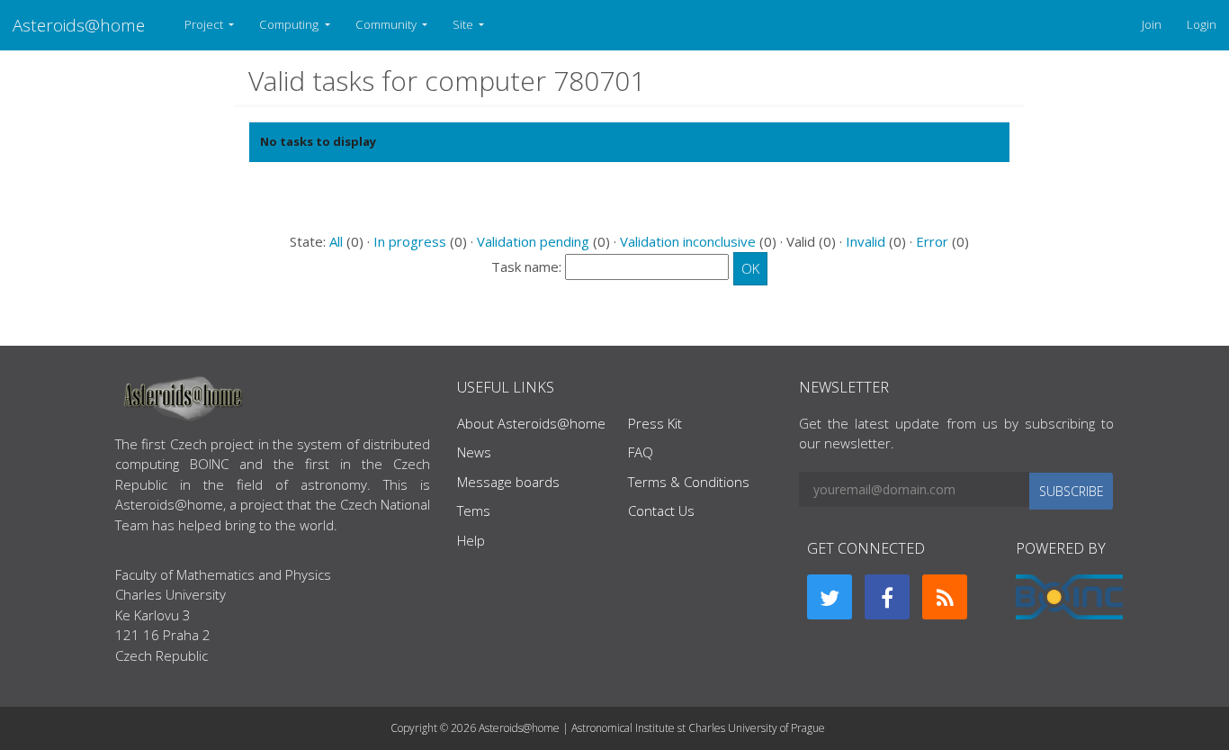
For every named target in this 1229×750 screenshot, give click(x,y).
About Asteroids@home (531, 423)
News (474, 452)
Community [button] (387, 24)
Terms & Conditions (688, 482)
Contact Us (661, 511)
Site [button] (464, 24)
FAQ (640, 452)
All (336, 241)
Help (471, 540)
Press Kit (655, 423)
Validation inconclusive (688, 241)
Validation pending (533, 241)
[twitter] (829, 596)
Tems (473, 511)
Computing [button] (290, 24)
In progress (409, 241)
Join (1152, 24)
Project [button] (205, 24)
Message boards (508, 482)
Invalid (865, 241)
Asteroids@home (79, 25)
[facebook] (887, 596)
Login (1201, 24)
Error (932, 241)
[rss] (944, 596)
